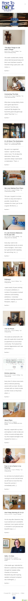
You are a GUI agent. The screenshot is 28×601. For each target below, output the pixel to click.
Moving (17, 51)
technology (13, 191)
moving (14, 52)
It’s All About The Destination (13, 141)
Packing (5, 144)
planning (9, 282)
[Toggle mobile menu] (25, 4)
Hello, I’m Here (9, 556)
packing (13, 97)
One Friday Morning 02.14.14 (14, 512)
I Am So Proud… (9, 328)
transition (19, 144)
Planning (17, 469)
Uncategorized (7, 559)
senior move (10, 237)
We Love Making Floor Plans (13, 188)
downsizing (10, 52)
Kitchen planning (9, 373)
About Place (8, 420)
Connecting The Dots (11, 94)
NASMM (15, 423)
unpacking (15, 237)
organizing (10, 97)
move (12, 423)
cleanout (6, 52)
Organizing (18, 96)
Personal (6, 423)
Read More (6, 70)
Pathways (7, 279)
